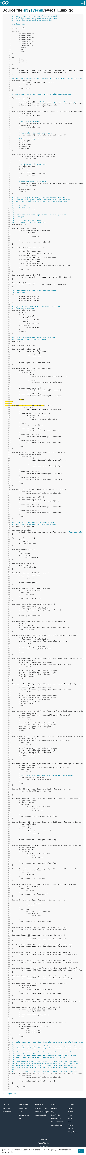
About (54, 1104)
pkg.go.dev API (40, 1115)
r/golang (70, 1125)
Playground (23, 1108)
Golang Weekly (73, 1132)
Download (54, 1108)
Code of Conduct (57, 1125)
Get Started (24, 1104)
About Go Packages (42, 1112)
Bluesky (70, 1108)
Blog (52, 1112)
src (26, 10)
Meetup (70, 1128)
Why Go (6, 1104)
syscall (36, 10)
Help (20, 1118)
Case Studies (7, 1112)
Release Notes (56, 1118)
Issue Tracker (56, 1115)
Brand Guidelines (57, 1122)
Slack (69, 1122)
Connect (71, 1104)
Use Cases (6, 1108)
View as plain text (10, 1093)
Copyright (43, 1140)
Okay (81, 1151)
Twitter (70, 1115)
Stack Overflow (24, 1115)
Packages (39, 1104)
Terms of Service (43, 1143)
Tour (20, 1112)
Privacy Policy (43, 1146)
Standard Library (41, 1108)
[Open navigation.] (82, 3)
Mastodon (71, 1112)
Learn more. (18, 1152)
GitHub (70, 1118)
